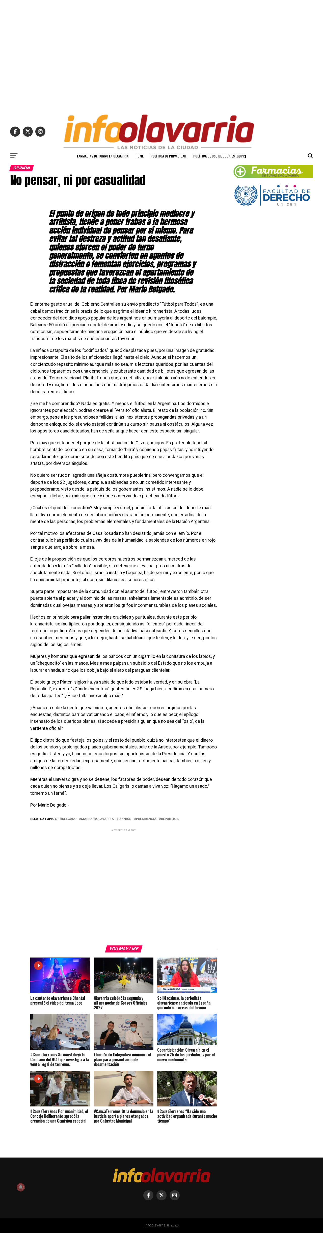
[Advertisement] (161, 55)
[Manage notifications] (21, 1187)
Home (140, 155)
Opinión (124, 819)
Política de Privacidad (168, 155)
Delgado (69, 819)
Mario (86, 819)
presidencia (146, 819)
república (170, 819)
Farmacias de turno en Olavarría (102, 155)
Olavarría (105, 819)
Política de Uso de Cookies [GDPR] (219, 155)
